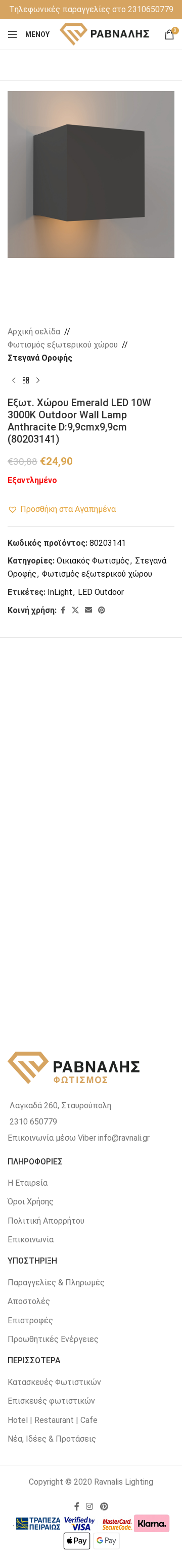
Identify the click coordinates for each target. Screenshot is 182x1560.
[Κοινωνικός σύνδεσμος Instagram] (90, 1506)
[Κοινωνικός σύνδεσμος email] (88, 610)
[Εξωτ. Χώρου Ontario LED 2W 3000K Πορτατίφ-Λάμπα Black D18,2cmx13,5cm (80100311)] (49, 717)
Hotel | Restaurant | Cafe (53, 1420)
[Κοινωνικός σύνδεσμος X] (75, 610)
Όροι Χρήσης (31, 1201)
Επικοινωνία (31, 1239)
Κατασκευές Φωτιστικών (54, 1382)
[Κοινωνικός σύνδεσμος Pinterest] (101, 610)
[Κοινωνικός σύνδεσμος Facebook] (63, 610)
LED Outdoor (101, 592)
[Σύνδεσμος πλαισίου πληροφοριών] (91, 9)
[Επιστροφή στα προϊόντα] (26, 380)
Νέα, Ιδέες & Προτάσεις (52, 1439)
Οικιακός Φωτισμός (93, 561)
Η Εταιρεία (28, 1183)
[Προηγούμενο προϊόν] (14, 380)
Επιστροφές (30, 1320)
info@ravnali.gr (124, 1138)
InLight (60, 592)
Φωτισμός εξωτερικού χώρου (63, 345)
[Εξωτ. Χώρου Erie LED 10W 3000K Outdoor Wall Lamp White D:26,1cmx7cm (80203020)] (49, 833)
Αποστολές (29, 1301)
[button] (62, 509)
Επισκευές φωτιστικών (51, 1401)
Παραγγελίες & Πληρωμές (56, 1282)
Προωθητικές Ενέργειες (53, 1339)
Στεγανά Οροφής (40, 358)
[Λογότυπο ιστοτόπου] (105, 33)
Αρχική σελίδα (34, 331)
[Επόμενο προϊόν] (38, 380)
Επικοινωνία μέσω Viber (52, 1138)
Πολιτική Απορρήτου (46, 1221)
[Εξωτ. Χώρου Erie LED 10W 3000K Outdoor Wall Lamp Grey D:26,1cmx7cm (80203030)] (133, 833)
